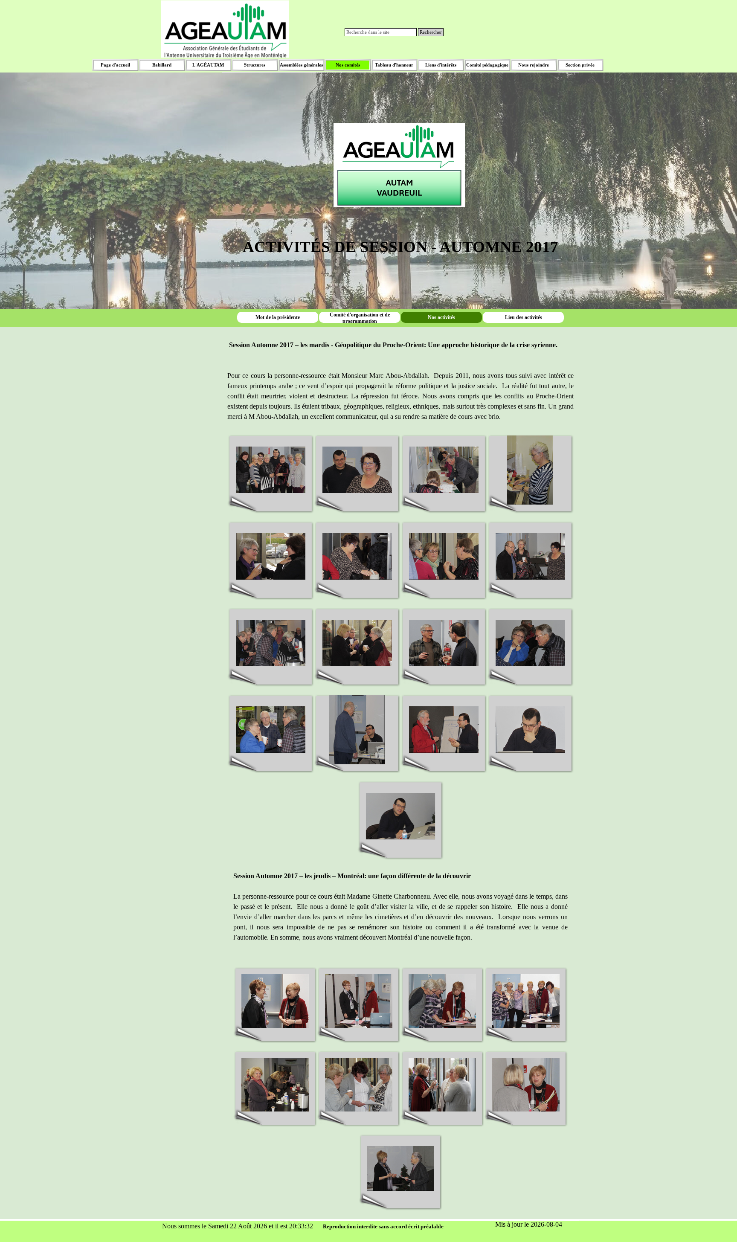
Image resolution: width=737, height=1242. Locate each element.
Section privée (580, 65)
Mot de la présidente (277, 317)
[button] (270, 470)
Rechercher (431, 32)
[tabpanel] (400, 152)
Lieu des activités (523, 317)
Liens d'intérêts (440, 65)
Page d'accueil (115, 65)
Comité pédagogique (487, 65)
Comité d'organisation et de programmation (360, 318)
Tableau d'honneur (394, 65)
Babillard (161, 65)
